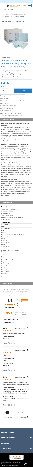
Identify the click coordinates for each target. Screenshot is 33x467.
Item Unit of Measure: (3, 238)
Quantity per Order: (3, 256)
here (5, 110)
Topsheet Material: (3, 267)
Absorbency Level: (3, 225)
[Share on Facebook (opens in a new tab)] (9, 343)
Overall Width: (3, 247)
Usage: (3, 270)
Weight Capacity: (3, 272)
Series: (3, 264)
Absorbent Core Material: (3, 230)
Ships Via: (4, 219)
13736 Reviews (10, 307)
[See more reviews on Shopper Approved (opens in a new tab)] (14, 343)
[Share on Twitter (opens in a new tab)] (12, 343)
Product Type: (3, 251)
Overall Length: (3, 243)
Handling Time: (5, 217)
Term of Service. (4, 463)
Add (23, 90)
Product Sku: (5, 211)
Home (2, 14)
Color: (3, 234)
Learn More (21, 1)
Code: (3, 209)
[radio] (23, 300)
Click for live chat (18, 115)
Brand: (3, 213)
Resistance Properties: (3, 261)
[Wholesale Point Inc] (16, 5)
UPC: (2, 215)
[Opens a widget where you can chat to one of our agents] (26, 464)
